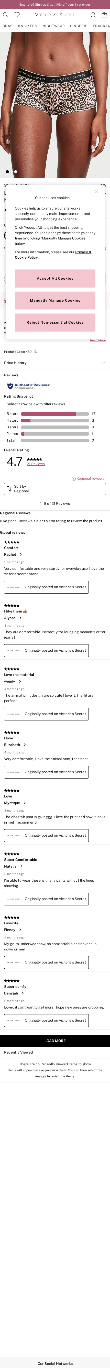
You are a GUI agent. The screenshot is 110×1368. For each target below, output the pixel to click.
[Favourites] (17, 14)
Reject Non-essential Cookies (55, 322)
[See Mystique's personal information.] (25, 803)
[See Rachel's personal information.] (20, 554)
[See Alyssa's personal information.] (20, 618)
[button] (7, 171)
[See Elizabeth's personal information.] (25, 745)
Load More (55, 1041)
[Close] (96, 191)
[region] (55, 262)
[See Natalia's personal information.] (21, 866)
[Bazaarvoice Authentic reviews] (29, 386)
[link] (5, 14)
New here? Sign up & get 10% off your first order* (55, 4)
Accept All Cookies (55, 278)
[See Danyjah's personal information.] (22, 993)
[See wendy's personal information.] (20, 681)
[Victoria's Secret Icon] (55, 14)
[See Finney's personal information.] (20, 930)
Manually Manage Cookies (55, 300)
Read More (98, 340)
